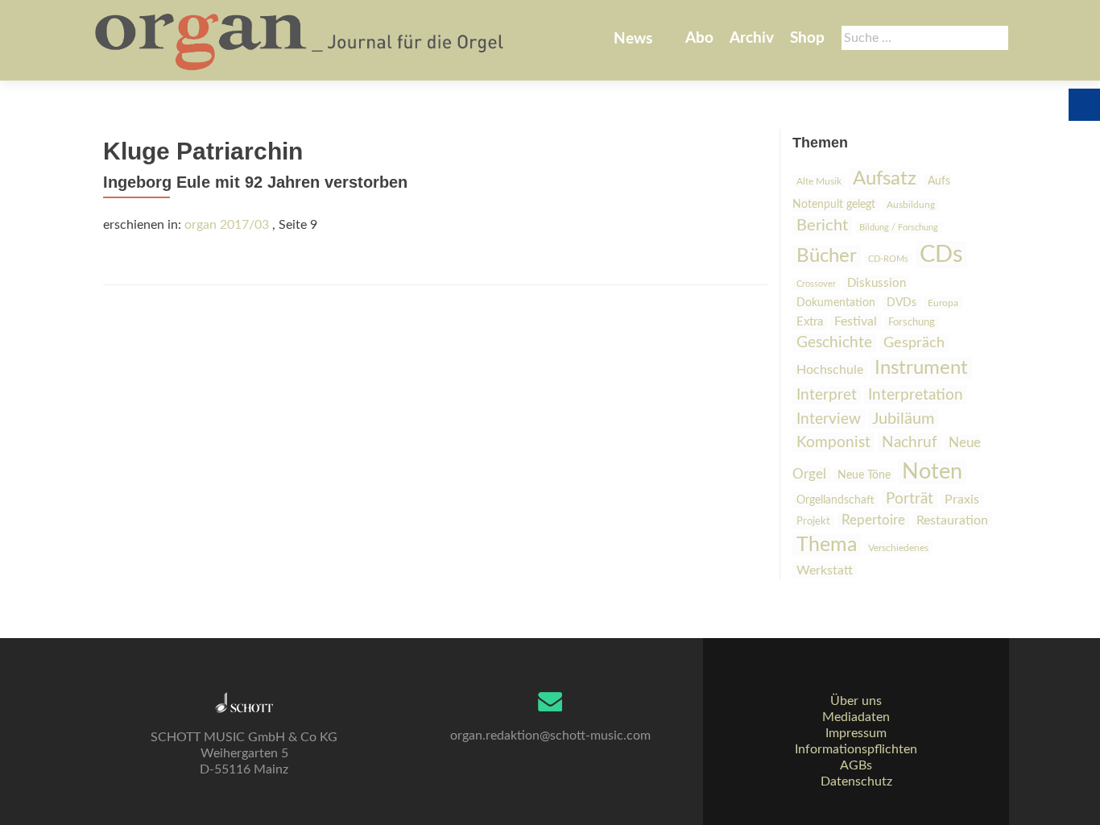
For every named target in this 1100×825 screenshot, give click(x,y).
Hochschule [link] (829, 369)
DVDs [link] (901, 303)
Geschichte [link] (834, 342)
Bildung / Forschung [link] (898, 227)
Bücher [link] (826, 256)
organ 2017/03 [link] (226, 224)
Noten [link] (932, 472)
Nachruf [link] (909, 442)
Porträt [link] (909, 499)
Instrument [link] (921, 368)
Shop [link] (807, 38)
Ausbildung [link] (911, 204)
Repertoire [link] (873, 520)
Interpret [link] (826, 395)
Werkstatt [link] (824, 570)
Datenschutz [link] (856, 781)
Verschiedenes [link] (898, 548)
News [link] (633, 39)
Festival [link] (855, 321)
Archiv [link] (752, 38)
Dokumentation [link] (835, 303)
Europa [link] (943, 303)
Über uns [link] (856, 700)
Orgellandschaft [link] (835, 500)
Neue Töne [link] (864, 475)
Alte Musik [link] (819, 181)
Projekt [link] (813, 521)
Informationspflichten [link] (856, 749)
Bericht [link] (822, 226)
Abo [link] (699, 38)
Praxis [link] (962, 499)
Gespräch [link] (914, 343)
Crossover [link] (816, 284)
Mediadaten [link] (856, 717)
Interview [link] (828, 419)
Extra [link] (809, 322)
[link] (301, 40)
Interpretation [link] (915, 395)
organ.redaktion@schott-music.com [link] (550, 735)
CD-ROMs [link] (888, 259)
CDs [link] (941, 255)
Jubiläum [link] (903, 419)
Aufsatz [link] (884, 179)
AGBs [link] (856, 765)
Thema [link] (826, 545)
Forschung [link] (911, 322)
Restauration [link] (952, 520)
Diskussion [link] (876, 283)
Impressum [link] (856, 733)
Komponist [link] (833, 442)
